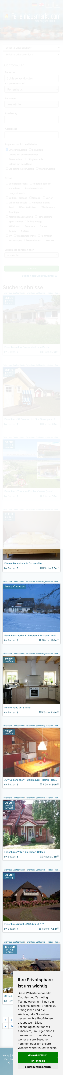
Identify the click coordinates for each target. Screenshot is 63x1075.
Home (6, 1055)
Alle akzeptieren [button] (37, 1054)
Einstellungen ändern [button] (38, 1066)
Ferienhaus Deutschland (13, 581)
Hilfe (5, 1058)
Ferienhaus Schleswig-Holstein (39, 581)
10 (12, 1025)
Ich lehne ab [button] (38, 1060)
